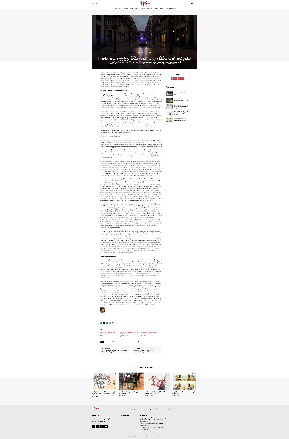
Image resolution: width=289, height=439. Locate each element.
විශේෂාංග (148, 52)
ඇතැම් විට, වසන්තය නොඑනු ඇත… (149, 332)
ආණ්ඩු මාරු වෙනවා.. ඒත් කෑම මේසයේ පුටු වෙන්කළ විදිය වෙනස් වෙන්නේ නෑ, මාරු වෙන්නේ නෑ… (103, 393)
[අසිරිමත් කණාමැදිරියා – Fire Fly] (169, 100)
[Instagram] (97, 426)
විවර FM (140, 52)
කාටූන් (141, 421)
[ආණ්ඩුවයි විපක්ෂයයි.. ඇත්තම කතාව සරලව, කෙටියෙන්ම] (169, 119)
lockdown (119, 341)
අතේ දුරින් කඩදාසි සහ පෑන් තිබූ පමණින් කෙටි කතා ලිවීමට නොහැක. (181, 113)
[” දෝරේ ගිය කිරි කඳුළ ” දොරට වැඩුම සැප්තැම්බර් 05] (131, 381)
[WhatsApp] (182, 78)
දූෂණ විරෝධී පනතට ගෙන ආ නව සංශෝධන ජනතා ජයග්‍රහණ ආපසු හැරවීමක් (181, 106)
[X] (175, 78)
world (137, 341)
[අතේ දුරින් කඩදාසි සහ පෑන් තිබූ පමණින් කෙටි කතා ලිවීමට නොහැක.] (169, 113)
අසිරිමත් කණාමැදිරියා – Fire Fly (181, 100)
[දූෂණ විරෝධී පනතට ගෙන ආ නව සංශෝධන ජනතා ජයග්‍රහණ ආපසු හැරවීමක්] (169, 106)
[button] (194, 3)
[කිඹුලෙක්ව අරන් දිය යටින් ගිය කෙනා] (169, 93)
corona (107, 341)
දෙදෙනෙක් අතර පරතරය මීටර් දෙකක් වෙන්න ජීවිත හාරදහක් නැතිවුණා (114, 351)
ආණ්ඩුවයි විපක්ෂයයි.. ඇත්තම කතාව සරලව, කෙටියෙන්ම (181, 119)
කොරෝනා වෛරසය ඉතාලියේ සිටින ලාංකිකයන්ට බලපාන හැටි (144, 351)
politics (125, 341)
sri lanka (131, 341)
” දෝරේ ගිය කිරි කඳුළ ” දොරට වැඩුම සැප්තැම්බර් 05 (128, 392)
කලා (141, 425)
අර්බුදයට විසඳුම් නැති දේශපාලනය (107, 332)
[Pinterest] (179, 78)
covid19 (112, 341)
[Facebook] (172, 78)
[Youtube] (106, 426)
